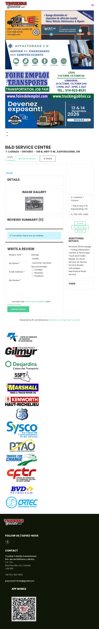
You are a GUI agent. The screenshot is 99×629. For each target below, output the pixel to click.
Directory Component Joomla (64, 319)
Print (81, 231)
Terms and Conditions (35, 301)
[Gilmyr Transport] (22, 351)
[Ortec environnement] (22, 502)
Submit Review (28, 158)
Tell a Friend (81, 227)
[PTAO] (22, 446)
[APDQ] (22, 414)
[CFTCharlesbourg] (22, 336)
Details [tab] (9, 173)
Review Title (15, 254)
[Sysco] (22, 429)
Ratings (35, 254)
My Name (14, 263)
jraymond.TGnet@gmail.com (19, 580)
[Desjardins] (22, 364)
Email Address (17, 271)
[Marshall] (22, 388)
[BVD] (22, 489)
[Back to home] (16, 5)
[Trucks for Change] (22, 459)
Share (49, 158)
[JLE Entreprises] (49, 24)
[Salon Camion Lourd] (49, 113)
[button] (92, 5)
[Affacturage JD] (49, 54)
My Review (15, 280)
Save (81, 223)
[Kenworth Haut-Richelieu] (22, 401)
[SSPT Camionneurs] (22, 376)
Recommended (39, 266)
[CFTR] (22, 474)
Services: (73, 246)
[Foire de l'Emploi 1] (49, 84)
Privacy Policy (14, 304)
